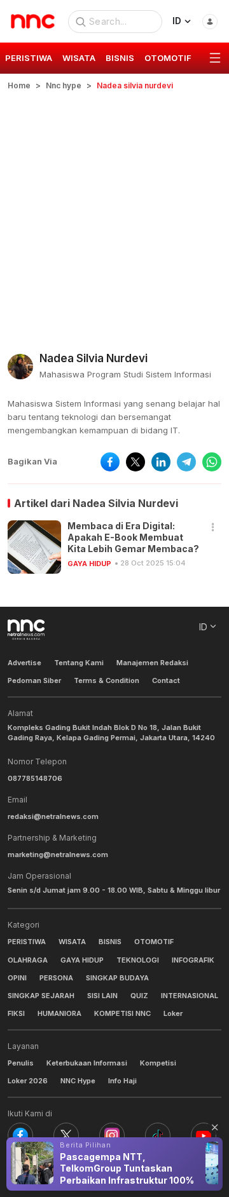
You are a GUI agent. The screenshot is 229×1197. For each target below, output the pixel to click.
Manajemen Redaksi (152, 662)
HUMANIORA (59, 1013)
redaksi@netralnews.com (53, 816)
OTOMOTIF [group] (167, 58)
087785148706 (35, 778)
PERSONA (56, 977)
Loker (173, 1013)
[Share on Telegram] (186, 461)
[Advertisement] (114, 212)
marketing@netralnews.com (58, 854)
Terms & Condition (106, 680)
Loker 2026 (28, 1080)
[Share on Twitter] (135, 461)
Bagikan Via (32, 461)
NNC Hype (77, 1080)
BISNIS (110, 941)
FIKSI (16, 1013)
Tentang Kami (79, 662)
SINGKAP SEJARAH (41, 995)
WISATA (72, 941)
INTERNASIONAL (189, 995)
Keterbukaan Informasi (86, 1062)
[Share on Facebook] (110, 461)
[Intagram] (112, 1135)
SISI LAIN (102, 995)
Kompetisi (158, 1062)
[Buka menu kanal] (215, 58)
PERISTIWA (27, 941)
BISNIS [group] (120, 58)
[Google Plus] (203, 1135)
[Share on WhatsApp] (211, 461)
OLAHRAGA (28, 960)
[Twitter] (66, 1135)
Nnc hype (63, 85)
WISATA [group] (78, 58)
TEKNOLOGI (137, 960)
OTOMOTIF (154, 941)
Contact (166, 680)
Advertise (24, 662)
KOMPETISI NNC (122, 1013)
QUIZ (139, 995)
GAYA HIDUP (89, 563)
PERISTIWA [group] (28, 58)
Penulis (21, 1062)
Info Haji (122, 1080)
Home (19, 85)
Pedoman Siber (34, 680)
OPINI (17, 977)
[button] (213, 527)
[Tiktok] (157, 1135)
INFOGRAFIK (193, 960)
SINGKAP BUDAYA (117, 977)
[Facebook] (20, 1135)
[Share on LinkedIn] (160, 461)
